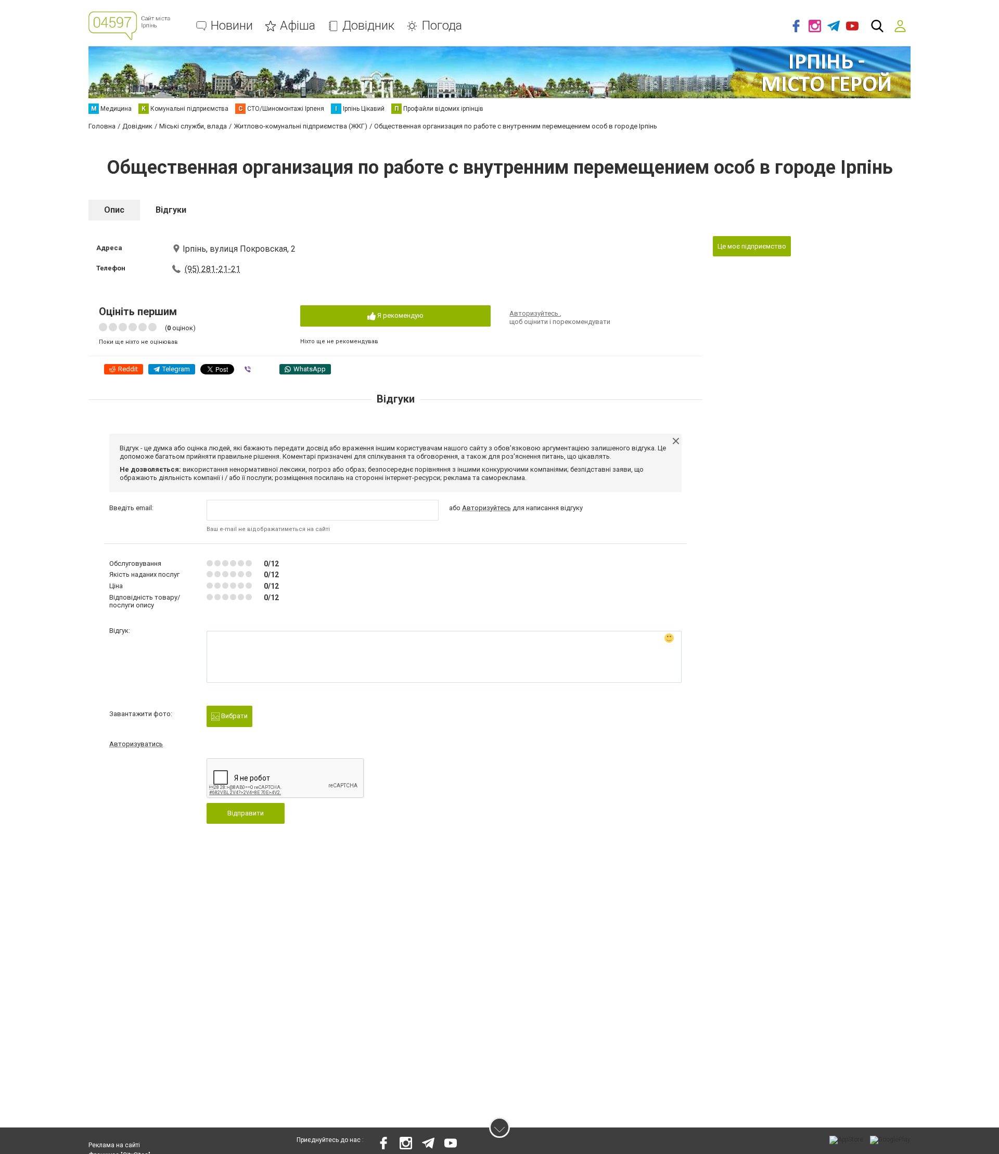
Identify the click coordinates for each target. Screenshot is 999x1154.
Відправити (245, 813)
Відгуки (171, 210)
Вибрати (234, 716)
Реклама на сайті (114, 1145)
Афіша (297, 26)
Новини (232, 26)
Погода (441, 26)
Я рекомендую (400, 315)
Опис (114, 210)
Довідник (368, 26)
